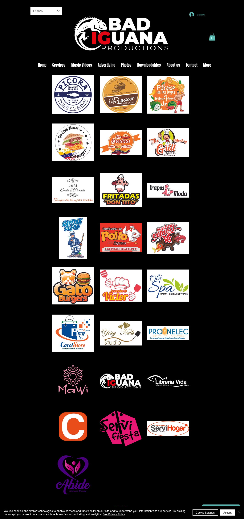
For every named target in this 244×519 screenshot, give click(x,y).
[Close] (239, 512)
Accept (227, 512)
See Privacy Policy (114, 514)
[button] (212, 37)
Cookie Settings (205, 512)
